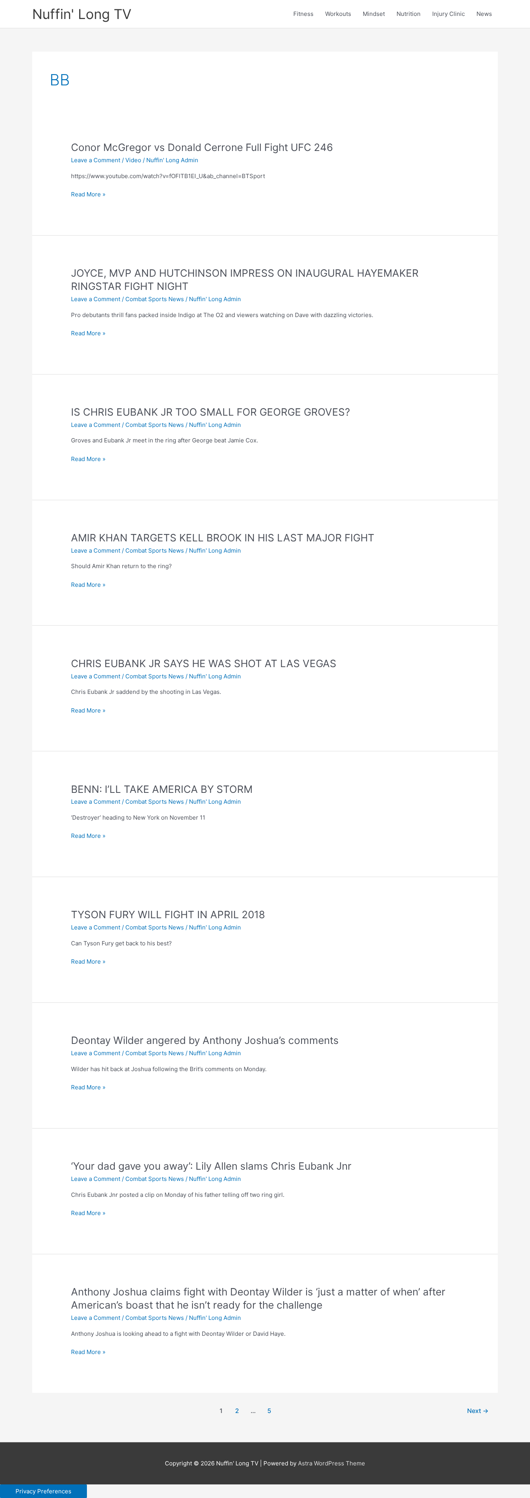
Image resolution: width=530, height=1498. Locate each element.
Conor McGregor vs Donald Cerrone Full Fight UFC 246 (202, 147)
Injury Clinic (448, 13)
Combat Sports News (154, 299)
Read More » (88, 194)
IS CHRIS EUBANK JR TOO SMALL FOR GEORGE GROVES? (210, 412)
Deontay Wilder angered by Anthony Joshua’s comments (205, 1040)
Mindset (374, 13)
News (484, 13)
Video (133, 160)
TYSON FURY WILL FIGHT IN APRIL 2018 (168, 915)
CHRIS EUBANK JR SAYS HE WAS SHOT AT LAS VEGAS (203, 663)
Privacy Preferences (43, 1491)
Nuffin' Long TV (82, 14)
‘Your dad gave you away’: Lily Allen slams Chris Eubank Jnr (211, 1166)
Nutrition (409, 13)
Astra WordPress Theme (331, 1463)
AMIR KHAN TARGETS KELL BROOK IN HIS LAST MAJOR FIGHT (222, 538)
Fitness (303, 13)
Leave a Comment (95, 160)
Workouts (338, 13)
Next (477, 1411)
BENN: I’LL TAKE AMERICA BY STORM (162, 789)
